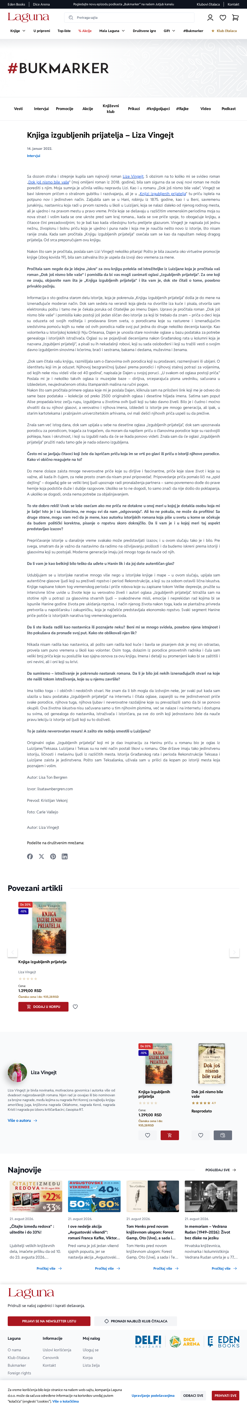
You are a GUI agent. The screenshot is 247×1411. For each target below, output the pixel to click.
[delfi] (148, 1342)
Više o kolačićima (65, 1401)
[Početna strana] (30, 18)
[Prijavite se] (210, 17)
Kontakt (233, 4)
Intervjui (33, 156)
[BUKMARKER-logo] (58, 68)
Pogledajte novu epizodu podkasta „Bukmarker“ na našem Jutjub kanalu (123, 4)
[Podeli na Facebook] (30, 856)
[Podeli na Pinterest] (53, 856)
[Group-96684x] (223, 1342)
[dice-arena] (184, 1342)
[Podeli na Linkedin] (65, 856)
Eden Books (16, 4)
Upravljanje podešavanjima (153, 1395)
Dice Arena (41, 4)
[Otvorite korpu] (235, 17)
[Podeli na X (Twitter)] (41, 856)
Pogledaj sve (218, 1170)
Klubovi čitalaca (208, 4)
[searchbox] (129, 18)
